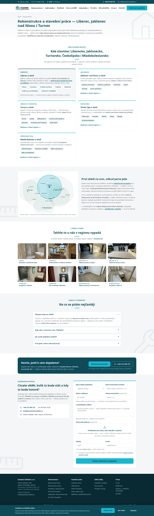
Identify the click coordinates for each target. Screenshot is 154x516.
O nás (118, 483)
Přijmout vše (108, 510)
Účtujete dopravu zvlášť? (44, 314)
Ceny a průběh (71, 8)
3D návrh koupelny (54, 497)
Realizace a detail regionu (90, 93)
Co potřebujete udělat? (84, 405)
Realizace (60, 8)
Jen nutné (121, 510)
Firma (114, 8)
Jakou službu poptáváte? (84, 385)
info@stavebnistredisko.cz (128, 2)
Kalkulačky (84, 8)
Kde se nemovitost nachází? (114, 385)
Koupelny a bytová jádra (56, 489)
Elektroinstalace (76, 489)
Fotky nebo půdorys (86, 422)
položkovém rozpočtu (113, 209)
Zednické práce (76, 483)
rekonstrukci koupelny (122, 183)
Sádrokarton (75, 486)
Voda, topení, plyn (77, 491)
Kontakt (122, 8)
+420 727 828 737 (123, 364)
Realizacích (98, 239)
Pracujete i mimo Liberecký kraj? (47, 343)
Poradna (93, 8)
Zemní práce (98, 486)
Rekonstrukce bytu (54, 483)
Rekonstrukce (37, 8)
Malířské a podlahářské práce (81, 494)
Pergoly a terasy (99, 489)
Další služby (50, 8)
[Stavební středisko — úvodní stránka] (22, 8)
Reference (119, 486)
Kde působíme (104, 8)
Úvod (19, 17)
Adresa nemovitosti (116, 393)
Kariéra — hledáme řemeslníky (122, 490)
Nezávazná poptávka (137, 8)
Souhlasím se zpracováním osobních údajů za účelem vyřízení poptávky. (105, 454)
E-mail (107, 441)
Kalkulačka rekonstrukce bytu (57, 494)
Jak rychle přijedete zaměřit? (46, 337)
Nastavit (133, 510)
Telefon (78, 441)
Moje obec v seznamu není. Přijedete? (49, 330)
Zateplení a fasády (100, 483)
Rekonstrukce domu (54, 486)
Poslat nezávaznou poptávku (105, 461)
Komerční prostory (54, 491)
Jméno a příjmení (82, 393)
